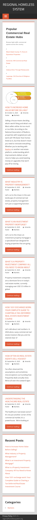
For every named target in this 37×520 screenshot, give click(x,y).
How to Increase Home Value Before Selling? (16, 109)
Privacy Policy (7, 516)
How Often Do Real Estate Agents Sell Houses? (18, 357)
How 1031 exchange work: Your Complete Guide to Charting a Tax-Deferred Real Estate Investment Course (18, 313)
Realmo (8, 149)
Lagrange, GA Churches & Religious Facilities (18, 77)
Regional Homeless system (18, 7)
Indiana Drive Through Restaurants (17, 70)
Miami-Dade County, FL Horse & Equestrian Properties (16, 53)
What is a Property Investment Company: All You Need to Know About (18, 264)
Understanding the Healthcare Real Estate (17, 400)
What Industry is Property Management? (17, 183)
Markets (16, 115)
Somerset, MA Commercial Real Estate (16, 62)
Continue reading (13, 170)
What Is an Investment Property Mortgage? (16, 223)
